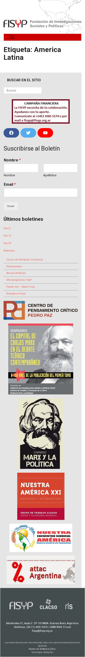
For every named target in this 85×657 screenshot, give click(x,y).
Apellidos (49, 175)
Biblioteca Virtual (16, 293)
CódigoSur (48, 652)
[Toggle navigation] (12, 37)
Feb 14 (7, 235)
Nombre (12, 160)
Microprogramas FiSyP (19, 279)
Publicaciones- (14, 266)
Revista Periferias (16, 273)
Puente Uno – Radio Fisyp (20, 286)
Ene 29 (7, 243)
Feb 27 (7, 228)
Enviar (10, 206)
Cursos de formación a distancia (24, 259)
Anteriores (9, 250)
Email (10, 184)
